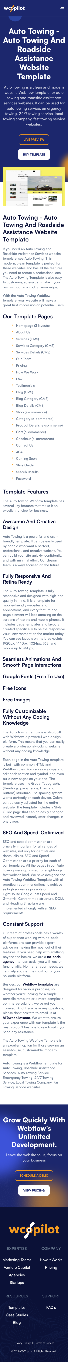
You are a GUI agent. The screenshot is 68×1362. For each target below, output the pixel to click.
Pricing (51, 1267)
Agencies (17, 1275)
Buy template (34, 154)
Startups (17, 1282)
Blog (17, 1322)
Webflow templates (38, 984)
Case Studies (17, 1315)
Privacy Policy (23, 1342)
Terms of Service (44, 1342)
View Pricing (34, 1190)
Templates (17, 1307)
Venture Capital (17, 1267)
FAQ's (51, 1307)
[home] (14, 8)
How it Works (51, 1259)
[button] (60, 8)
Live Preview (34, 139)
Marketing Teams (16, 1259)
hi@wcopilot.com (16, 1018)
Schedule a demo (34, 1175)
